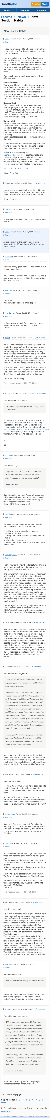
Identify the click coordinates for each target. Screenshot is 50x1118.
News (22, 17)
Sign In (45, 4)
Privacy (7, 1117)
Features (25, 10)
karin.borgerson (11, 555)
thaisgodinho (10, 814)
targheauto (9, 455)
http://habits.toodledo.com (15, 168)
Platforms (41, 10)
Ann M (7, 338)
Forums (6, 17)
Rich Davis (9, 964)
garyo (7, 622)
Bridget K (8, 393)
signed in (5, 1111)
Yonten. (8, 1009)
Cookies (23, 1117)
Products (8, 10)
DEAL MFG (9, 843)
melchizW (8, 209)
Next (3, 1102)
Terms (14, 1117)
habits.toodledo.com (12, 155)
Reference (8, 42)
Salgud (7, 183)
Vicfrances (9, 257)
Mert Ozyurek (10, 290)
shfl (6, 774)
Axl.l (6, 902)
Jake (7, 39)
